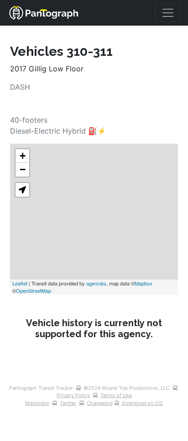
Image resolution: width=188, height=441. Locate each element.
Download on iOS (142, 403)
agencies (96, 283)
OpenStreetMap (33, 290)
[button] (22, 190)
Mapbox (143, 283)
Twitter (68, 403)
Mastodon (37, 403)
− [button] (23, 169)
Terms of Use (116, 395)
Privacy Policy (73, 395)
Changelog (100, 403)
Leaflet (19, 283)
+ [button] (23, 155)
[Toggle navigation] (168, 13)
